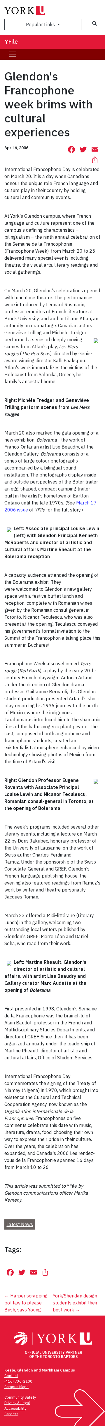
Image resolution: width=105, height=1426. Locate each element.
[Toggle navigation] (12, 54)
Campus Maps (16, 1386)
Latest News (19, 1224)
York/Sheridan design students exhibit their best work (75, 1303)
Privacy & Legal (17, 1402)
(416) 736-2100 (18, 1381)
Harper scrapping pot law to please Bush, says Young (26, 1303)
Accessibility (15, 1408)
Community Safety (20, 1397)
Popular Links (41, 24)
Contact (11, 1375)
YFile (11, 41)
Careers (11, 1413)
